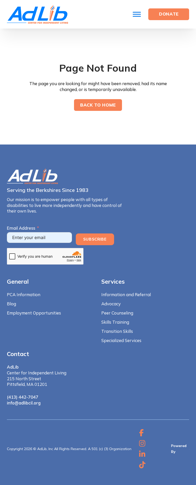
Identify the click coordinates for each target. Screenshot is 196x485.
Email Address (21, 228)
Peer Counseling (117, 313)
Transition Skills (117, 331)
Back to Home (98, 105)
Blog (11, 303)
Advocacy (111, 303)
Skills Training (115, 322)
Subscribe (94, 239)
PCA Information (23, 294)
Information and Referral (126, 294)
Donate (169, 14)
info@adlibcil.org (24, 402)
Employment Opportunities (34, 313)
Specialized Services (121, 340)
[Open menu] (136, 14)
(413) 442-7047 (22, 397)
